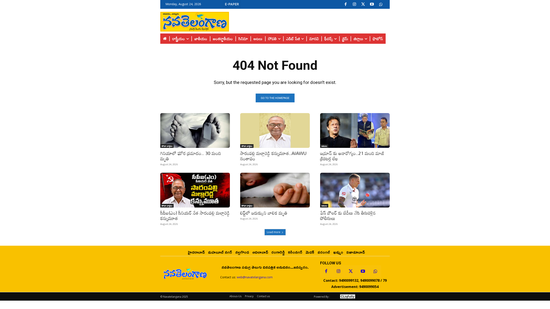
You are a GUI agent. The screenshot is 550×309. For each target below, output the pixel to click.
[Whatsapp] (375, 271)
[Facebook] (345, 4)
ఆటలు (324, 145)
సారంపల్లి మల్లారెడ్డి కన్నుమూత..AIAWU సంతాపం (273, 156)
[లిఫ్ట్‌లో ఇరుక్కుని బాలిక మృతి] (275, 190)
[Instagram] (354, 4)
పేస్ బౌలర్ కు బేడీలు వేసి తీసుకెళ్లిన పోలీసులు (348, 215)
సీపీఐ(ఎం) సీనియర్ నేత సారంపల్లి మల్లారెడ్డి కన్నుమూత (195, 215)
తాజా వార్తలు (167, 145)
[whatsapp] (381, 4)
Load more (273, 232)
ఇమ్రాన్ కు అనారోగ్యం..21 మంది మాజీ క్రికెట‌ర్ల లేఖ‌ (352, 156)
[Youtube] (372, 4)
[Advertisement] (309, 20)
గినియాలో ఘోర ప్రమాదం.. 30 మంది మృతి (190, 156)
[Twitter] (363, 4)
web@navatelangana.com (255, 277)
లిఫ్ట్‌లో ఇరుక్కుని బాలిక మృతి (263, 212)
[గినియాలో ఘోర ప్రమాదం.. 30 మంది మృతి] (195, 130)
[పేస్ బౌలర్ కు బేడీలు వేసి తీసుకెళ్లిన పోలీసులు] (355, 190)
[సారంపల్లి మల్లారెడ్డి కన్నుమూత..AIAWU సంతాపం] (275, 130)
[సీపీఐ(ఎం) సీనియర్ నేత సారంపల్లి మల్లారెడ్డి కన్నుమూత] (195, 190)
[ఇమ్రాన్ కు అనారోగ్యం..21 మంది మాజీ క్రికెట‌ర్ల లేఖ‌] (355, 130)
